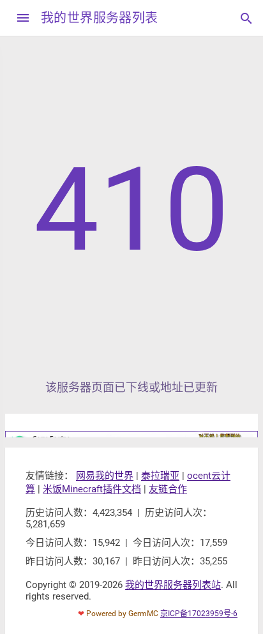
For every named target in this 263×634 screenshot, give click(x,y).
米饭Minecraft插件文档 (92, 489)
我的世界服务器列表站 (173, 585)
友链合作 (168, 489)
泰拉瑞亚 (160, 475)
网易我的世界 (104, 475)
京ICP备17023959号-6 (198, 613)
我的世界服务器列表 (99, 18)
